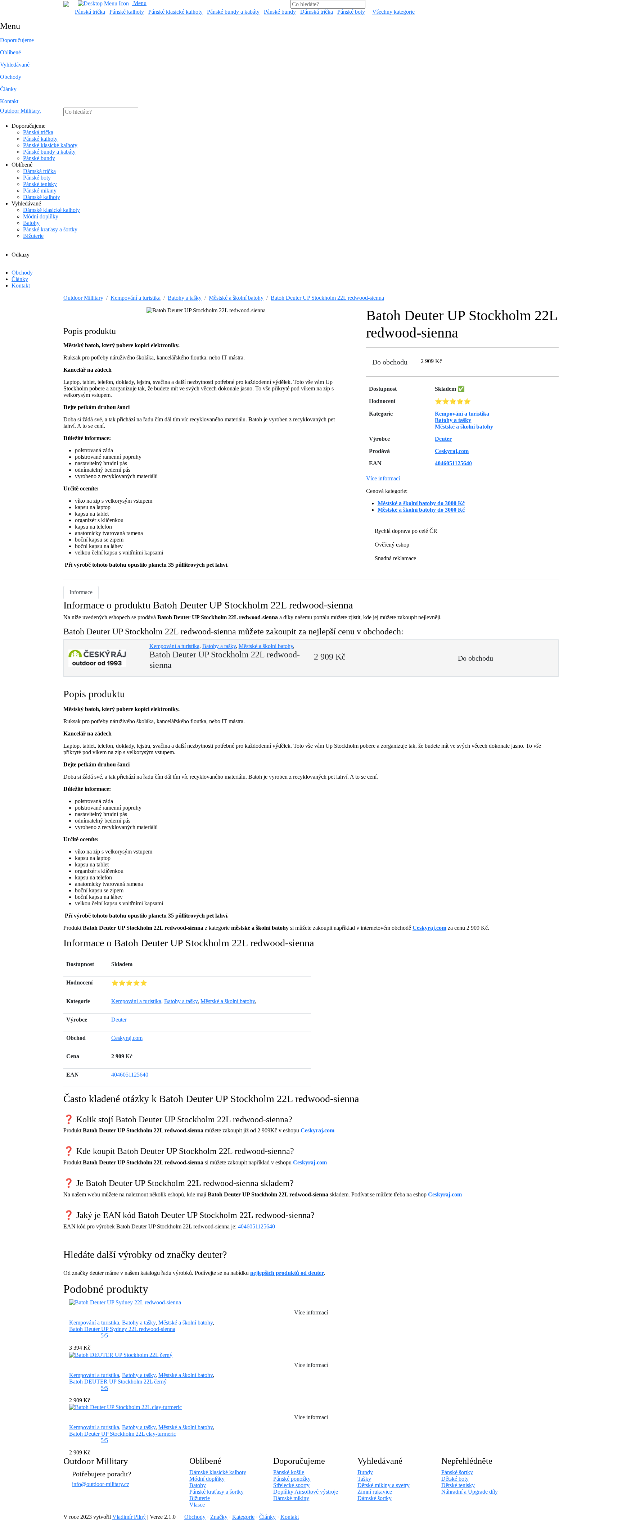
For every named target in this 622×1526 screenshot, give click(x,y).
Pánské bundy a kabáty (233, 12)
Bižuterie (33, 236)
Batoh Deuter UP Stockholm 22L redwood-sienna (327, 298)
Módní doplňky (40, 216)
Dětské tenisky (458, 1485)
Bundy (365, 1472)
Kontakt (9, 101)
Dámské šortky (374, 1498)
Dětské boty (455, 1479)
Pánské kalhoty (126, 12)
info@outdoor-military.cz (100, 1484)
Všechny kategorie (393, 12)
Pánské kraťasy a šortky (50, 229)
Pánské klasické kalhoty (175, 12)
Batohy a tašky (185, 298)
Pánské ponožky (292, 1479)
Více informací (383, 478)
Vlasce (197, 1505)
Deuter (119, 1019)
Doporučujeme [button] (17, 40)
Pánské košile (288, 1472)
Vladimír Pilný (129, 1517)
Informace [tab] (81, 592)
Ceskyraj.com (429, 928)
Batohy (31, 223)
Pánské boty (351, 12)
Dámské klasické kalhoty (51, 210)
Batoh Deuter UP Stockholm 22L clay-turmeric (122, 1434)
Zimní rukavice (374, 1492)
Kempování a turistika (136, 298)
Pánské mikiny (40, 190)
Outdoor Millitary (20, 111)
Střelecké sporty (291, 1485)
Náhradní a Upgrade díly (469, 1492)
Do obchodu (389, 362)
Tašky (364, 1479)
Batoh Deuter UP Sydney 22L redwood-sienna (122, 1329)
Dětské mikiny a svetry (383, 1485)
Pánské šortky (457, 1472)
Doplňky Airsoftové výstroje (305, 1492)
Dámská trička (316, 12)
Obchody (10, 77)
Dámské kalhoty (41, 197)
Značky (218, 1517)
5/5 (104, 1335)
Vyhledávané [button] (15, 65)
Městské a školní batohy (236, 298)
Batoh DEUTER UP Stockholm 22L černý (118, 1381)
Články (8, 89)
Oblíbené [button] (10, 52)
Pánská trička (90, 12)
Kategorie (243, 1517)
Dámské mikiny (291, 1498)
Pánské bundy (280, 12)
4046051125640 (129, 1075)
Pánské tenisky (40, 184)
